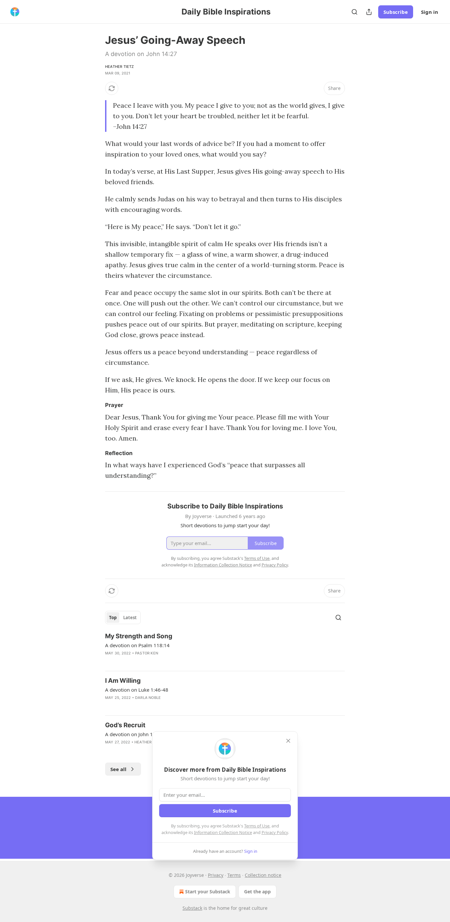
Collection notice (263, 875)
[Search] (354, 11)
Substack (192, 908)
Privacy (215, 875)
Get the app (257, 891)
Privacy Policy (275, 832)
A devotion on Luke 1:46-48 (136, 689)
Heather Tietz (119, 66)
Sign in (429, 12)
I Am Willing (123, 680)
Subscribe (395, 12)
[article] (225, 648)
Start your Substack (207, 891)
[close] (288, 740)
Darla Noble (148, 697)
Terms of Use (256, 826)
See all (118, 769)
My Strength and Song (138, 636)
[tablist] (123, 617)
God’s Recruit (125, 725)
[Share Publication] (369, 11)
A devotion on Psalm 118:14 (137, 645)
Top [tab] (113, 617)
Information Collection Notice (223, 832)
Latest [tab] (130, 617)
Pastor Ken (146, 653)
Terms (234, 875)
